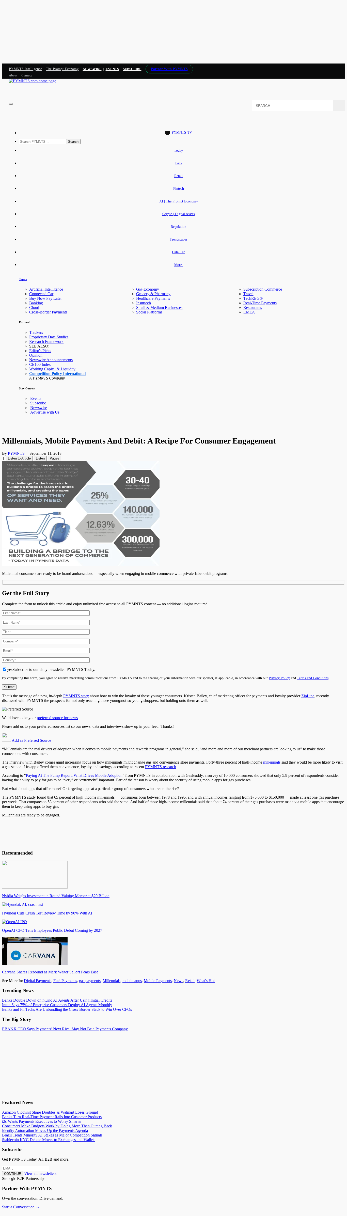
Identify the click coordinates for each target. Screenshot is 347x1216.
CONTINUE (12, 1174)
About (13, 75)
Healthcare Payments (153, 298)
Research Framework (46, 341)
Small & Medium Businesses (159, 307)
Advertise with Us (44, 412)
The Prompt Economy (62, 69)
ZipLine (307, 696)
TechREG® (253, 298)
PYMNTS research (160, 767)
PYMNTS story (76, 696)
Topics (23, 279)
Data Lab (178, 252)
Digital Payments (37, 980)
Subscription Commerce (262, 289)
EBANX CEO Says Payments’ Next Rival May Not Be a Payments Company (65, 1029)
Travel (248, 294)
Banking (36, 303)
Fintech (178, 189)
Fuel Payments (65, 980)
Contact (26, 75)
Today (178, 150)
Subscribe (38, 403)
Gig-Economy (147, 289)
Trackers (36, 332)
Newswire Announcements (51, 360)
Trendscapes (178, 239)
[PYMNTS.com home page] (32, 81)
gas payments (90, 980)
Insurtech (143, 303)
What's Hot (206, 980)
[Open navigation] (11, 104)
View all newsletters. (40, 1173)
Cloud (34, 307)
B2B (178, 163)
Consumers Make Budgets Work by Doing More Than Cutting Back (57, 1126)
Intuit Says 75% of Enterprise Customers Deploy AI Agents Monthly (57, 1005)
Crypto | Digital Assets (178, 214)
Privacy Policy (279, 678)
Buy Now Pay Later (45, 298)
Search (73, 142)
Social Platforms (149, 312)
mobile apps (132, 980)
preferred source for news (57, 718)
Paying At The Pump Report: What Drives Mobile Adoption (74, 775)
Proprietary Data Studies (48, 337)
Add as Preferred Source (31, 740)
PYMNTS (16, 453)
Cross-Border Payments (48, 312)
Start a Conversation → (21, 1207)
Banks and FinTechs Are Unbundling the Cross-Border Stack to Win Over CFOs (67, 1009)
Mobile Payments (158, 980)
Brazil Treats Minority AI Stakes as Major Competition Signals (52, 1135)
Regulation (178, 227)
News (178, 980)
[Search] (339, 105)
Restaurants (252, 307)
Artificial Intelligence (46, 289)
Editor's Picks (40, 351)
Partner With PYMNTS (169, 69)
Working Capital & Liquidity (52, 369)
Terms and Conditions (312, 678)
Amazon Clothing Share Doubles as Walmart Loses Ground (50, 1112)
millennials (271, 762)
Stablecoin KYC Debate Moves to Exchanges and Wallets (48, 1140)
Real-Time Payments (260, 303)
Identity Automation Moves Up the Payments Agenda (45, 1130)
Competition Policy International (57, 373)
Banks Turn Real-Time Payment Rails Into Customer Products (52, 1117)
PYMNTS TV (182, 132)
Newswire (92, 69)
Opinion (35, 355)
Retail (178, 176)
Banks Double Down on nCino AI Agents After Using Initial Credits (57, 1000)
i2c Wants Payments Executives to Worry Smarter (42, 1121)
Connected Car (41, 294)
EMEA (249, 312)
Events (112, 69)
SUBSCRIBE (132, 69)
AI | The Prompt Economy (178, 201)
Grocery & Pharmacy (153, 294)
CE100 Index (40, 364)
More (178, 265)
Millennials (111, 980)
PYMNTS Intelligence (25, 69)
